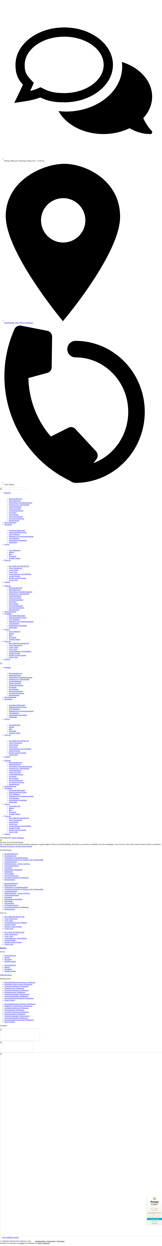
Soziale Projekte (14, 576)
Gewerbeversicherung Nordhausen (16, 878)
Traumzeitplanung (15, 507)
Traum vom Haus (15, 509)
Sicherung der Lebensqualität (19, 505)
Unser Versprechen (15, 568)
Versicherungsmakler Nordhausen (16, 996)
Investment (12, 513)
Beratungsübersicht (15, 499)
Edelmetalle (13, 542)
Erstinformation (40, 1241)
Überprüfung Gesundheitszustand (20, 503)
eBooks (11, 552)
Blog (10, 554)
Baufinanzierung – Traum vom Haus (17, 864)
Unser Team (13, 572)
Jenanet (21, 1243)
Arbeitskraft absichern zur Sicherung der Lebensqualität (23, 860)
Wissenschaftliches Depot (18, 532)
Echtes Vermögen (18, 838)
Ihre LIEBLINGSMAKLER (19, 566)
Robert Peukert (9, 1000)
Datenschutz (51, 1241)
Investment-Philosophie (17, 530)
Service (7, 544)
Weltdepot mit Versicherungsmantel (21, 536)
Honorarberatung (15, 501)
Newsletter (12, 556)
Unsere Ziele (13, 580)
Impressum (60, 1241)
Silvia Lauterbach (44, 1243)
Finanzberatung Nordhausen (14, 988)
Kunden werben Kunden (17, 578)
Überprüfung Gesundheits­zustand (16, 858)
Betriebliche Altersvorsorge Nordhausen (18, 984)
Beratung (7, 493)
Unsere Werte (13, 570)
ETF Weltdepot (14, 534)
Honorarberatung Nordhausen (14, 992)
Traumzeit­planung (10, 862)
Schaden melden (14, 558)
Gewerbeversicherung (16, 519)
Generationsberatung (16, 511)
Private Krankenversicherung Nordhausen (19, 998)
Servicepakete (14, 515)
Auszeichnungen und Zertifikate (20, 574)
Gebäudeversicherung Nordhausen (16, 986)
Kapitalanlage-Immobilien (18, 540)
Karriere (7, 582)
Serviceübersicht (14, 550)
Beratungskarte (14, 520)
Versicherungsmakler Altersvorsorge (17, 994)
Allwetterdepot (14, 538)
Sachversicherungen (16, 517)
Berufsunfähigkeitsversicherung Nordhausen (19, 982)
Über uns (7, 560)
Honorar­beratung (10, 856)
